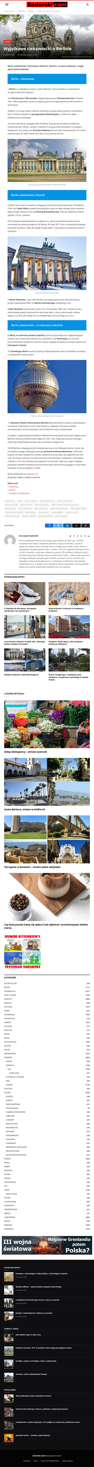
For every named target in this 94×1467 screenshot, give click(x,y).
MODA (6, 1038)
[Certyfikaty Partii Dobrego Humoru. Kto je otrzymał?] (8, 1303)
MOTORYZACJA (10, 1042)
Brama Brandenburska (59, 508)
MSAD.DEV (57, 1456)
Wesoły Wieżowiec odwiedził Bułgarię (21, 674)
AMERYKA (10, 1065)
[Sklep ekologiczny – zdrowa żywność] (47, 724)
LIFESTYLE (8, 1030)
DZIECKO (8, 1003)
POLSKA (7, 1092)
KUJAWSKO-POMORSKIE (15, 1112)
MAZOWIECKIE (12, 1127)
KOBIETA (7, 1022)
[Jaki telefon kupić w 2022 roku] (8, 1338)
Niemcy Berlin (57, 512)
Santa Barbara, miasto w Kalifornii (24, 809)
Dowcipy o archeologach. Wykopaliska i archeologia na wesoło (42, 1273)
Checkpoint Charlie (78, 508)
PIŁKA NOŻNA (11, 1194)
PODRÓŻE (8, 1057)
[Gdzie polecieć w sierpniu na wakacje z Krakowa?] (69, 593)
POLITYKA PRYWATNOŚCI (50, 1461)
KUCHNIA (8, 1026)
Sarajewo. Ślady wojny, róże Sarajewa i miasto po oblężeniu (66, 642)
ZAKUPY (7, 1221)
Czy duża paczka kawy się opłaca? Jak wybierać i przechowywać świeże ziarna (46, 926)
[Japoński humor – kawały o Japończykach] (8, 1438)
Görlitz (12, 490)
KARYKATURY (9, 1018)
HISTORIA (8, 1007)
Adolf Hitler (10, 501)
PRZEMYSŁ (8, 1170)
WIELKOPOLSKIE (12, 1151)
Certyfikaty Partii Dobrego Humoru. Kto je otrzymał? (37, 1300)
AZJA (8, 1081)
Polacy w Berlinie (29, 516)
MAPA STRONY (67, 1461)
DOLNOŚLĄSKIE (12, 1108)
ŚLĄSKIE (9, 1100)
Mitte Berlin (30, 512)
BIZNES (7, 987)
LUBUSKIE (10, 1120)
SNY (5, 1186)
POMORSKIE (11, 1143)
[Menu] (7, 4)
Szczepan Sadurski (28, 536)
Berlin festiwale (11, 505)
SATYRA (7, 1174)
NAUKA (7, 1049)
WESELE (7, 1213)
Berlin (20, 501)
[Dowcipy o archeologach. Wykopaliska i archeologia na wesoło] (8, 1276)
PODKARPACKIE (12, 1135)
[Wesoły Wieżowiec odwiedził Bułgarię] (24, 660)
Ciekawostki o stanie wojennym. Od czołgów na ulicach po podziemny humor (48, 1422)
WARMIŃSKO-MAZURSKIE (16, 1147)
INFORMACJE (9, 1014)
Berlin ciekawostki (47, 501)
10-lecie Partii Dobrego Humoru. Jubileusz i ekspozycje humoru (42, 1409)
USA (9, 1069)
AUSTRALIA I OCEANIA (15, 1077)
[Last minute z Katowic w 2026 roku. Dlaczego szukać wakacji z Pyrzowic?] (24, 626)
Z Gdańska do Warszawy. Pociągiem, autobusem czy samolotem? (20, 609)
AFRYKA (9, 1061)
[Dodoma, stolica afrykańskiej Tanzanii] (8, 1377)
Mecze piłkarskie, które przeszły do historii (33, 1396)
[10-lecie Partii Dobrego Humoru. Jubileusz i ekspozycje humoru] (8, 1412)
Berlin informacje (42, 505)
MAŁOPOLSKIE (12, 1124)
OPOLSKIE (10, 1131)
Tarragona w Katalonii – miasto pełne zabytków (32, 867)
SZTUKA (7, 1198)
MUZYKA (7, 1046)
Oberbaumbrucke (12, 516)
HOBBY (7, 1010)
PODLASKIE (10, 1139)
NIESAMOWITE (10, 1053)
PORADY (7, 1159)
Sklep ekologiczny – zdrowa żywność (25, 751)
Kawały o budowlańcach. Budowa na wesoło (34, 1313)
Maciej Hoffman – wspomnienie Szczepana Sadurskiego (39, 1287)
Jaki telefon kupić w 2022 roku (28, 1335)
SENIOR (7, 1178)
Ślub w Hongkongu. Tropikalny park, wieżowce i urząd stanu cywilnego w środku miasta (68, 677)
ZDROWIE (8, 1225)
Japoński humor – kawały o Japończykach (33, 1435)
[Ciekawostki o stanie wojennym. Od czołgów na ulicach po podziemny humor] (8, 1425)
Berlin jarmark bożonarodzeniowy (65, 505)
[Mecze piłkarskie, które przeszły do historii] (8, 1399)
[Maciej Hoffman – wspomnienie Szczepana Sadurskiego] (8, 1290)
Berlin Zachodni (41, 508)
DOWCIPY (8, 999)
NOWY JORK (14, 1073)
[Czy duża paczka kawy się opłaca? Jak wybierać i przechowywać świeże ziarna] (47, 897)
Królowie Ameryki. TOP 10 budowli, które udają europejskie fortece (44, 1348)
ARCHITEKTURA (10, 983)
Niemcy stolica (72, 512)
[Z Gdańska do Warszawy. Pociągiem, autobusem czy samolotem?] (24, 593)
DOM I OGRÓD (10, 995)
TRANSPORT (9, 1205)
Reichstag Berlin (45, 516)
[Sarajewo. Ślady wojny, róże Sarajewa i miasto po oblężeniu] (69, 626)
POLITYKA (8, 1088)
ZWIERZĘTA (8, 1229)
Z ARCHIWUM (9, 1217)
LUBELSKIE (10, 1116)
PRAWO (7, 1166)
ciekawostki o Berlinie (14, 512)
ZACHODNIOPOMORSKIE (16, 1155)
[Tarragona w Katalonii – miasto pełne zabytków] (47, 839)
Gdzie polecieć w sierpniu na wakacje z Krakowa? (66, 609)
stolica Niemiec (61, 516)
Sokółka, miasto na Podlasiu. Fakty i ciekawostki (36, 1361)
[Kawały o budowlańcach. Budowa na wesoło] (8, 1316)
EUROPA (7, 41)
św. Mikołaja (20, 461)
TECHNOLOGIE (10, 1201)
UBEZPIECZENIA (10, 1209)
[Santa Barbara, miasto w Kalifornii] (47, 782)
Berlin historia (26, 505)
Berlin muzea (10, 508)
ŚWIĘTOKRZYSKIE (13, 1104)
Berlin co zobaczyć (65, 501)
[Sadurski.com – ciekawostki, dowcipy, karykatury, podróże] (47, 4)
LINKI (36, 1461)
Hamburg (13, 486)
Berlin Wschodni (25, 508)
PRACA (7, 1162)
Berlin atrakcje (31, 501)
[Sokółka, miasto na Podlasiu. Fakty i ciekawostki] (8, 1364)
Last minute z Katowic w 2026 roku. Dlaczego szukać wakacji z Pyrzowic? (24, 642)
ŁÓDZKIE (9, 1096)
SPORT (7, 1190)
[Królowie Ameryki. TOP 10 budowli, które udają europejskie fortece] (8, 1351)
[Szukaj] (87, 4)
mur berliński (43, 512)
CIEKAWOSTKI (10, 991)
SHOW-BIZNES (10, 1182)
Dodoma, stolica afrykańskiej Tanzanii (31, 1374)
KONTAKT (27, 1461)
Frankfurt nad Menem (19, 493)
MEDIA (7, 1034)
